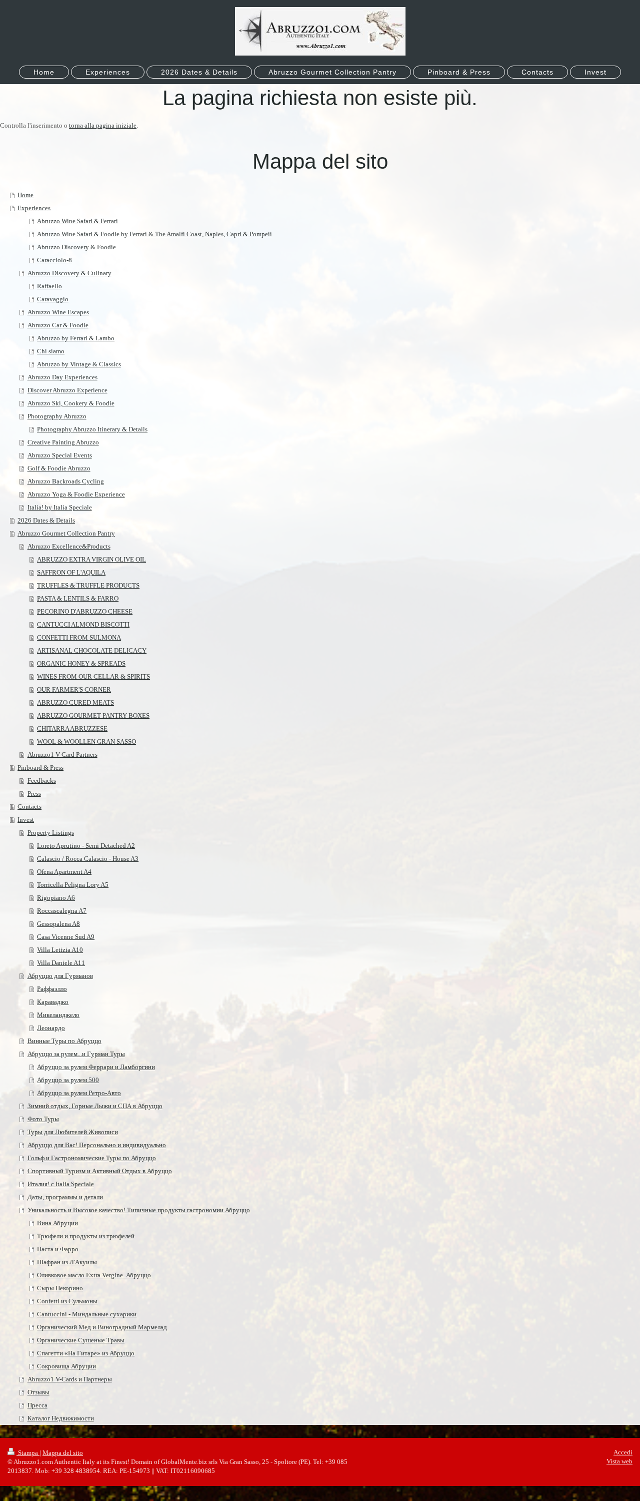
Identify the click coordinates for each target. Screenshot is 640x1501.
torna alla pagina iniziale (102, 125)
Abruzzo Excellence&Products (69, 546)
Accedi (623, 1452)
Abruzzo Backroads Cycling (66, 481)
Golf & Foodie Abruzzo (59, 468)
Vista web (619, 1461)
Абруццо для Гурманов (60, 975)
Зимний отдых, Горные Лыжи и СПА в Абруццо (95, 1106)
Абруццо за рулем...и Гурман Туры (76, 1054)
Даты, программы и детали (65, 1197)
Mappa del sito (62, 1452)
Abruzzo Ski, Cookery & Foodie (71, 403)
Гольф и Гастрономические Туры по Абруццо (92, 1158)
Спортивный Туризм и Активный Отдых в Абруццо (100, 1171)
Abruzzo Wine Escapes (58, 312)
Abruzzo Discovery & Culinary (70, 273)
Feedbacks (42, 780)
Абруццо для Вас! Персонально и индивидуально (97, 1145)
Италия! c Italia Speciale (61, 1184)
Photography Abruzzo (57, 416)
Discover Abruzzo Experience (68, 390)
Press (34, 793)
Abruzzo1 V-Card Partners (63, 754)
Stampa (28, 1452)
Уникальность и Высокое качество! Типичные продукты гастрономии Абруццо (139, 1210)
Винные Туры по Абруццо (65, 1041)
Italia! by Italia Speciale (60, 507)
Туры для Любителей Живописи (73, 1132)
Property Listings (51, 832)
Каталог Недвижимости (61, 1418)
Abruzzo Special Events (60, 455)
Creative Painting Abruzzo (63, 442)
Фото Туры (43, 1119)
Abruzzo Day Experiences (63, 377)
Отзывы (39, 1392)
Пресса (38, 1405)
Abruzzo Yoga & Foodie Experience (76, 494)
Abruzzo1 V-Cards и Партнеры (70, 1379)
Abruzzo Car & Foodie (58, 325)
